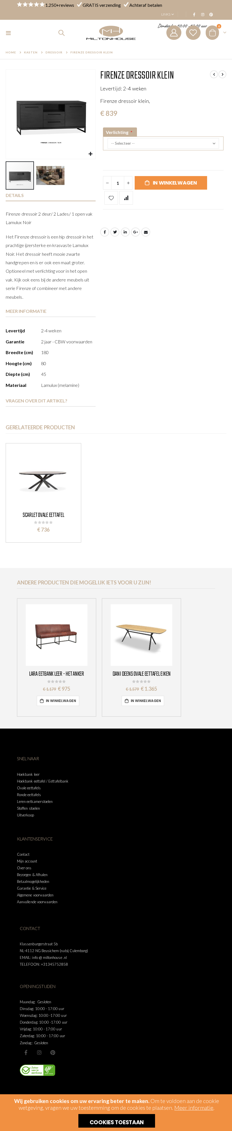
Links (165, 14)
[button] (90, 154)
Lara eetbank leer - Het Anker (56, 674)
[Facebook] (194, 14)
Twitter (114, 232)
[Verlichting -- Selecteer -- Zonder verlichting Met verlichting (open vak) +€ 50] (163, 149)
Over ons (24, 868)
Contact (23, 854)
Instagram (39, 1052)
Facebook (104, 232)
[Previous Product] (214, 74)
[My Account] (174, 32)
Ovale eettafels (29, 788)
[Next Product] (222, 74)
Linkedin (52, 1052)
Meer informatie (193, 1107)
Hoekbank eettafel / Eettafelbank (42, 781)
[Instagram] (202, 14)
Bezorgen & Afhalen (32, 874)
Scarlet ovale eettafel (43, 515)
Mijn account (27, 861)
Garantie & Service (31, 888)
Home (11, 52)
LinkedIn (125, 232)
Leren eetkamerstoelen (35, 801)
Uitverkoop (25, 815)
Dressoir (54, 52)
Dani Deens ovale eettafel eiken (142, 674)
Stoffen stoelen (28, 808)
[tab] (51, 195)
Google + (135, 232)
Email (145, 232)
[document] (117, 1113)
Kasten (31, 52)
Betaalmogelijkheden (33, 881)
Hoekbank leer (28, 774)
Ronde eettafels (29, 794)
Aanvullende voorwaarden (37, 902)
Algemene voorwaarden (35, 895)
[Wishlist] (193, 32)
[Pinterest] (211, 14)
